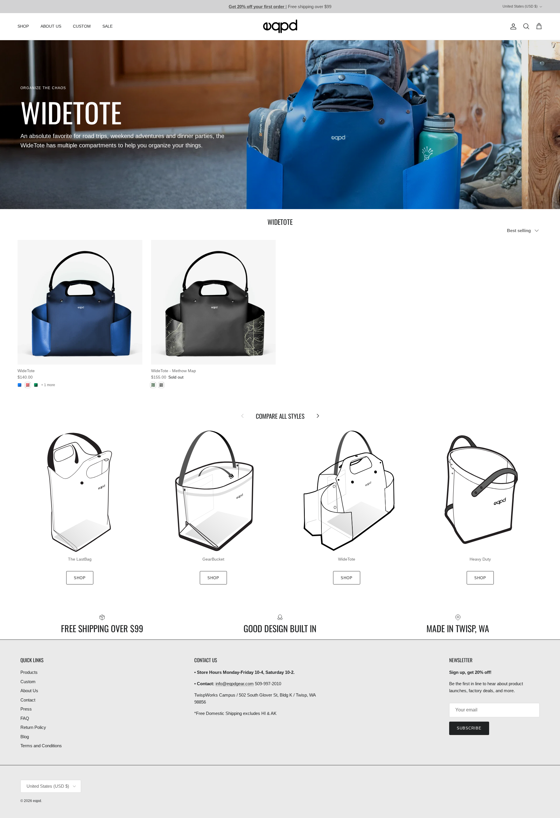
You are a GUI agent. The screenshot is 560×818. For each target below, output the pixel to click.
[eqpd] (280, 26)
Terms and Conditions (41, 745)
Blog (24, 736)
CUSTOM (82, 26)
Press (26, 708)
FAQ (24, 718)
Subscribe (469, 728)
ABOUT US (51, 26)
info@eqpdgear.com (235, 683)
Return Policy (33, 727)
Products (29, 672)
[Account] (512, 26)
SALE (107, 26)
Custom (28, 681)
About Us (29, 690)
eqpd (37, 801)
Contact (27, 699)
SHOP (23, 26)
